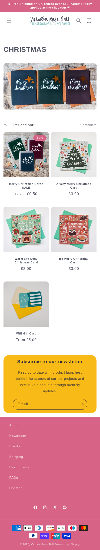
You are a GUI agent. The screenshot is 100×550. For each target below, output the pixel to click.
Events (14, 446)
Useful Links (19, 467)
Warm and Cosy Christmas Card (26, 260)
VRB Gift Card (26, 333)
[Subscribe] (82, 404)
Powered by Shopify (67, 544)
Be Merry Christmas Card (74, 260)
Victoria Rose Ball (42, 544)
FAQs (13, 477)
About (14, 425)
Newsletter (17, 436)
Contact (15, 488)
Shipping (16, 457)
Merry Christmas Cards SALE (26, 185)
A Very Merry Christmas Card (73, 185)
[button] (9, 21)
